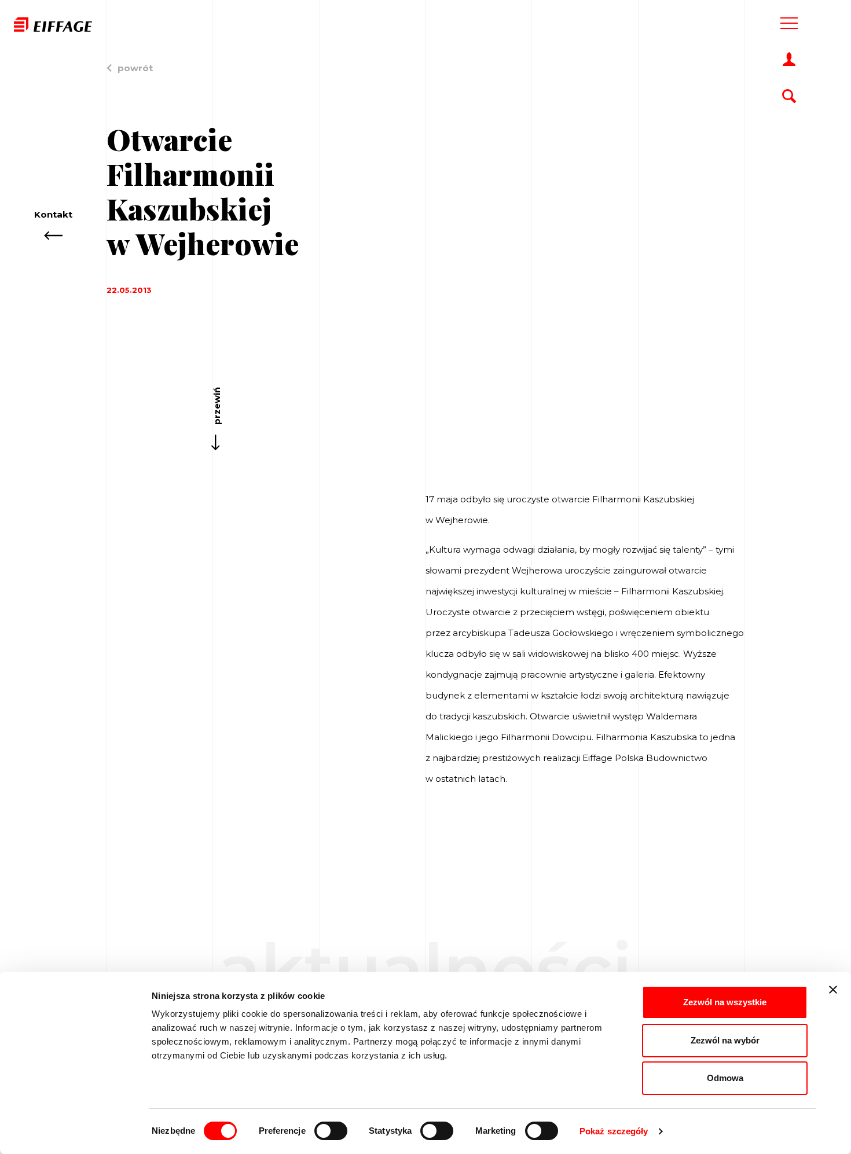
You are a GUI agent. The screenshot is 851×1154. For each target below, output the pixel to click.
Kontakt (53, 214)
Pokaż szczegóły (613, 1131)
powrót (135, 68)
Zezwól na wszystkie (724, 1002)
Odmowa (725, 1078)
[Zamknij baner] (833, 990)
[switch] (330, 1131)
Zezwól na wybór (725, 1040)
